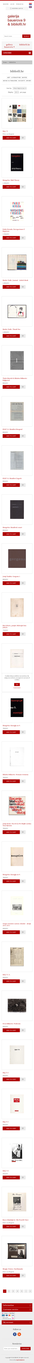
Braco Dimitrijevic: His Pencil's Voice (16, 1220)
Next (26, 1291)
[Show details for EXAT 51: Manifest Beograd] (17, 411)
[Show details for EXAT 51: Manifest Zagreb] (17, 460)
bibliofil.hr (24, 45)
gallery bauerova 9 (9, 46)
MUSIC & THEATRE (10, 81)
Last (30, 1291)
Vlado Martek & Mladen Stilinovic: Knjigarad (15, 379)
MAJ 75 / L (6, 975)
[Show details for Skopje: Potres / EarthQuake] (17, 1251)
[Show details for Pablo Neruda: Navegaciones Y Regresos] (17, 211)
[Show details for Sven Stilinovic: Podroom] (17, 1006)
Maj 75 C (6, 1073)
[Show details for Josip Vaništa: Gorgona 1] (17, 558)
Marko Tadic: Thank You (11, 329)
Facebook (15, 1334)
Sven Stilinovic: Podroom (11, 1024)
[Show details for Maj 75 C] (17, 1055)
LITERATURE (16, 78)
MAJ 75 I (6, 1171)
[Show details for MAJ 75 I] (17, 1153)
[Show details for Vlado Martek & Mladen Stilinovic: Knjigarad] (17, 360)
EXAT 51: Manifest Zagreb (12, 478)
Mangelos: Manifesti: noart (12, 527)
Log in (12, 4)
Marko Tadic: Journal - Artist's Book (15, 280)
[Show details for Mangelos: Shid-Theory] (17, 162)
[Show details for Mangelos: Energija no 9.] (17, 708)
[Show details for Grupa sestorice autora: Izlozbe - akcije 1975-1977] (17, 906)
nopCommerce (20, 1360)
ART (8, 78)
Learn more (17, 688)
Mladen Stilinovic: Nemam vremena (15, 775)
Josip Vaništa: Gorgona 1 (11, 576)
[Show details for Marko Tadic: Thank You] (17, 311)
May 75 (5, 131)
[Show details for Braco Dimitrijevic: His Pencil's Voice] (17, 1202)
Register (5, 4)
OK (17, 684)
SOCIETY (21, 81)
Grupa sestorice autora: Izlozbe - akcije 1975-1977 (17, 925)
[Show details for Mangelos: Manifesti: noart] (17, 509)
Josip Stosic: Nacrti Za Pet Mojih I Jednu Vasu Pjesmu (17, 825)
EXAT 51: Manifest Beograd (12, 429)
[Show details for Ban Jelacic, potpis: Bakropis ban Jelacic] (17, 608)
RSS (19, 1334)
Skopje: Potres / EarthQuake (13, 1269)
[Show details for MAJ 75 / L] (17, 957)
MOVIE (24, 78)
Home (5, 62)
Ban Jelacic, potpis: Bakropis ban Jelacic (14, 627)
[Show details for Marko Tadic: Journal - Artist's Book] (17, 262)
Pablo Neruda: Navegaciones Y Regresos (14, 230)
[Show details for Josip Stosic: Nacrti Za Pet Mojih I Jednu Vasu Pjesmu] (17, 806)
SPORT (28, 81)
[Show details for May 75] (17, 113)
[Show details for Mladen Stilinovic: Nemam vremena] (17, 757)
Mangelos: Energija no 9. (11, 726)
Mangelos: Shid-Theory (11, 180)
